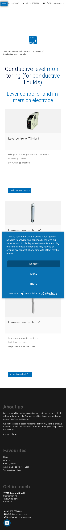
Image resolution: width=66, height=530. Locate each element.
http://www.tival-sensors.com (18, 517)
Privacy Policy (9, 463)
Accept (34, 263)
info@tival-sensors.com (54, 3)
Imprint (6, 460)
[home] (33, 39)
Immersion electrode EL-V (24, 230)
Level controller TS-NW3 (23, 138)
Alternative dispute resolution (16, 467)
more (33, 283)
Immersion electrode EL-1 (24, 322)
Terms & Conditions (12, 470)
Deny (33, 273)
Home (5, 457)
